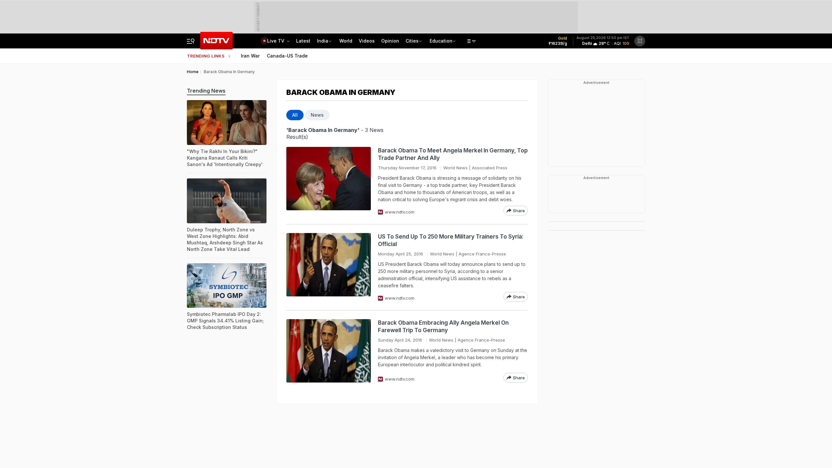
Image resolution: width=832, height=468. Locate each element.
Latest (303, 41)
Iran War (250, 55)
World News (455, 167)
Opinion (390, 41)
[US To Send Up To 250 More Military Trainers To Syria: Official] (328, 267)
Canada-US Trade (287, 55)
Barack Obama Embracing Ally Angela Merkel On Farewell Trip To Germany (443, 326)
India (322, 41)
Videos (367, 41)
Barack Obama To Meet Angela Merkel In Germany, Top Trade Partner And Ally (453, 154)
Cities (412, 41)
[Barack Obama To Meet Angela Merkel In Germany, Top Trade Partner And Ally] (328, 181)
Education (441, 41)
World (345, 41)
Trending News (206, 90)
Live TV (276, 41)
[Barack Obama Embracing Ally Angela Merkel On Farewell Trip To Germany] (328, 351)
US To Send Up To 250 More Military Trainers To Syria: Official (451, 240)
